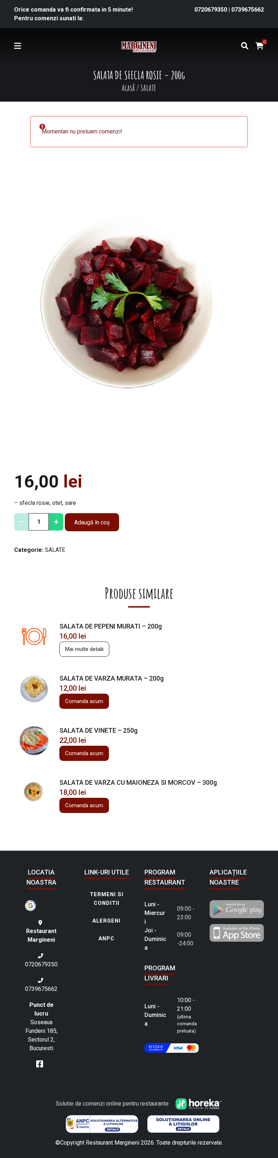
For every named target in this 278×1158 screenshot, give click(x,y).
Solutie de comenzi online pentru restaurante (113, 1103)
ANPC (106, 938)
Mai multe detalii (84, 649)
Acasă (128, 87)
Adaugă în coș (92, 522)
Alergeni (106, 921)
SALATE (55, 549)
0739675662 (247, 9)
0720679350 (211, 9)
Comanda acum (84, 701)
